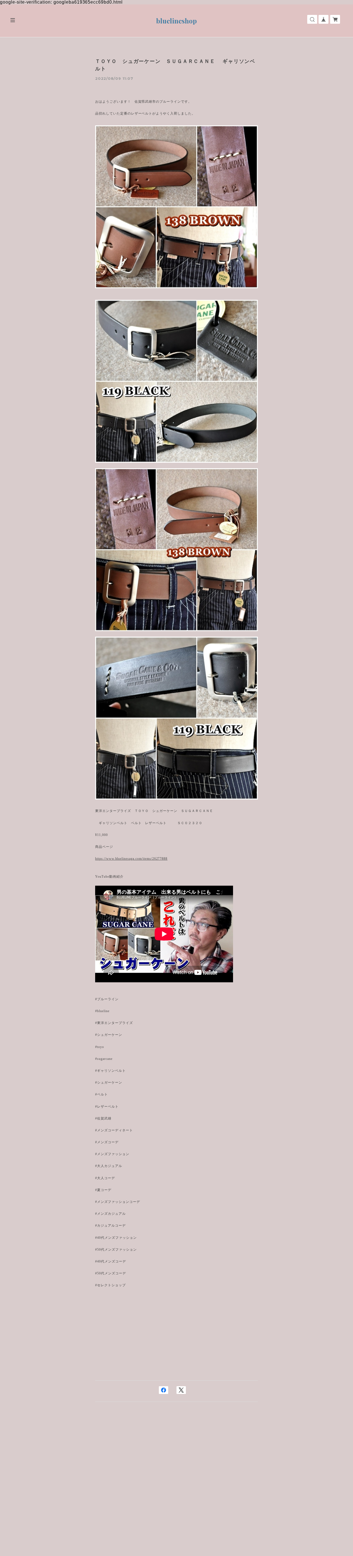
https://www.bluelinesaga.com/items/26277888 (131, 859)
